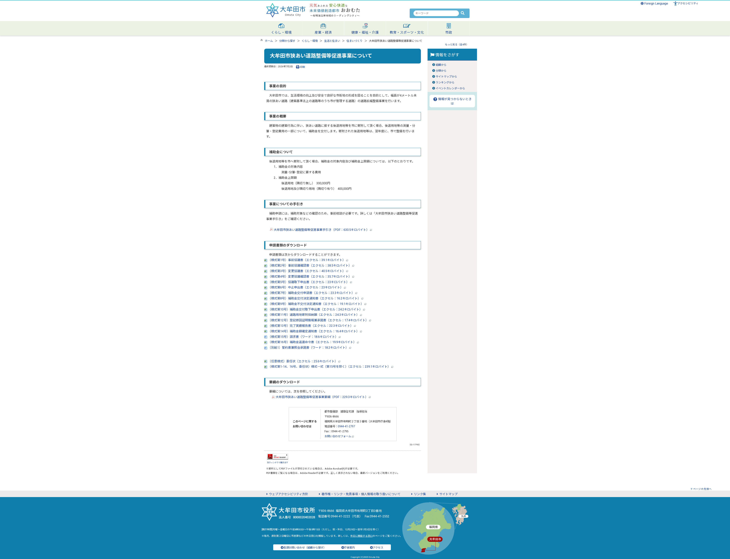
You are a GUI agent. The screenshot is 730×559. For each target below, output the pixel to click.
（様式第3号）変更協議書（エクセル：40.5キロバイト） (306, 271)
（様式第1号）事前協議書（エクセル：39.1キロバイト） (306, 260)
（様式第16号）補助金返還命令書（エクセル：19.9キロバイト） (312, 342)
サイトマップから (446, 76)
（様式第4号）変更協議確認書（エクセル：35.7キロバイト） (309, 276)
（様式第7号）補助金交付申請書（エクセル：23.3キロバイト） (311, 293)
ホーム (269, 41)
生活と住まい (332, 41)
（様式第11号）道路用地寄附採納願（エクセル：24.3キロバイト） (313, 315)
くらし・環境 (310, 41)
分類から (441, 70)
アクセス (378, 547)
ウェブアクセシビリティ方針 (288, 494)
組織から (441, 65)
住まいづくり (355, 41)
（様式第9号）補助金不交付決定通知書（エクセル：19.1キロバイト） (315, 304)
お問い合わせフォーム (338, 436)
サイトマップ (448, 494)
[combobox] (436, 13)
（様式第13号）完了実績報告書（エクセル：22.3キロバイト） (310, 326)
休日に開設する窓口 (361, 535)
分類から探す (287, 41)
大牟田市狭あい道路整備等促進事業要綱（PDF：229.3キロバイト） (322, 397)
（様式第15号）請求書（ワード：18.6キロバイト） (303, 337)
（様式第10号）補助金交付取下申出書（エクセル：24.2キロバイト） (315, 309)
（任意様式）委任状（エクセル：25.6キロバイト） (302, 361)
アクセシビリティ (688, 3)
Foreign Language (656, 3)
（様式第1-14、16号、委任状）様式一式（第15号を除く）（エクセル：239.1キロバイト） (329, 366)
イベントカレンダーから (450, 88)
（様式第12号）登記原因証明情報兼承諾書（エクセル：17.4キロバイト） (318, 320)
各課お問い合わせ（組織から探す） (304, 547)
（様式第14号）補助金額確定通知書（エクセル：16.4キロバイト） (313, 331)
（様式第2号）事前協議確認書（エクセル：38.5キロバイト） (309, 265)
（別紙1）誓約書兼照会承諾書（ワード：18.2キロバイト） (308, 347)
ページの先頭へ (702, 489)
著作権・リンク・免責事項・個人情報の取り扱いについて (361, 494)
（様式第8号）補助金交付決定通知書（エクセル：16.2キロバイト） (314, 298)
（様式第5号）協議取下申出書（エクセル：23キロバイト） (308, 282)
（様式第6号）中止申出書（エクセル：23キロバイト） (305, 287)
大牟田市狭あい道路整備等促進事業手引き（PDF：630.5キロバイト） (321, 230)
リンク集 (420, 494)
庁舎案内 (349, 547)
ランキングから (445, 82)
